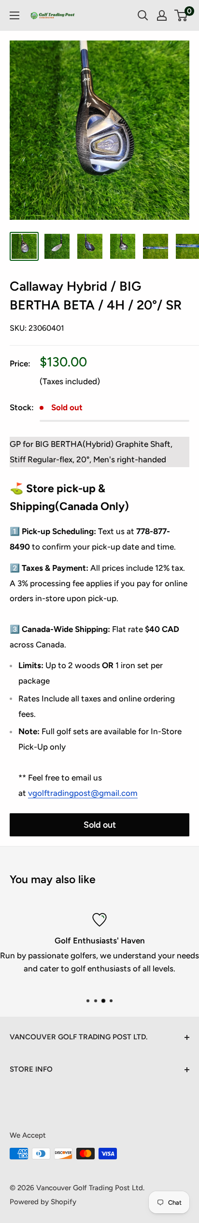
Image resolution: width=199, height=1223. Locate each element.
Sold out (100, 825)
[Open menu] (14, 15)
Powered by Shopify (43, 1201)
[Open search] (143, 15)
